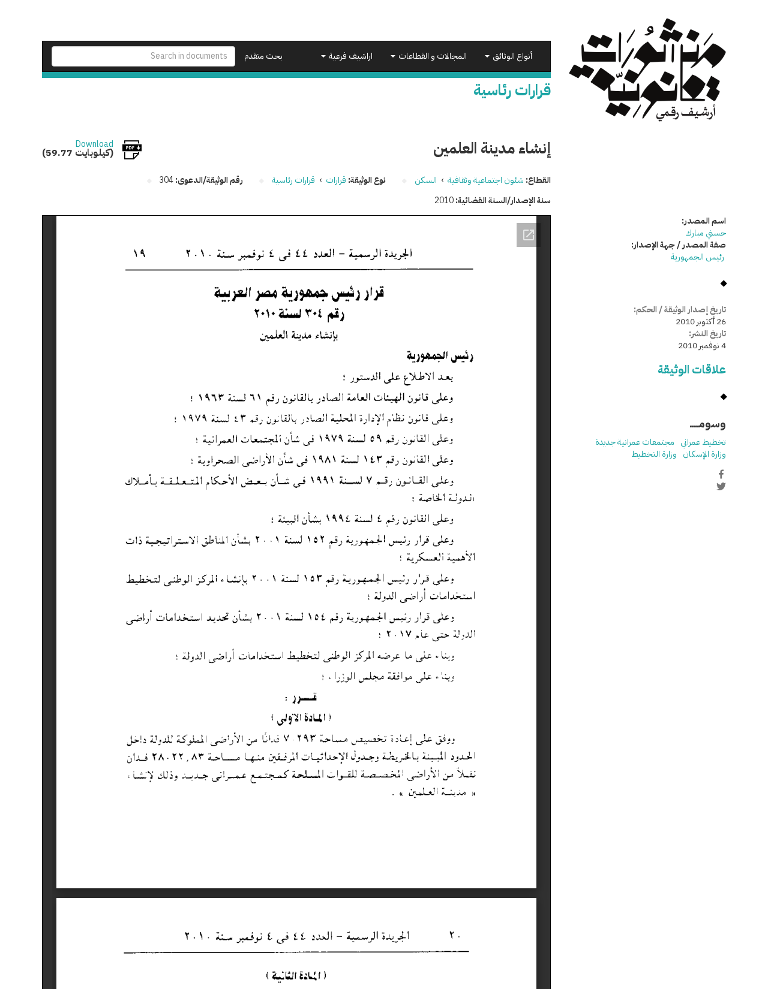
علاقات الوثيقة (692, 369)
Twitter (721, 487)
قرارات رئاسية (293, 180)
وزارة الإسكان (704, 454)
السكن (426, 180)
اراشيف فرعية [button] (350, 56)
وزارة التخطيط (654, 454)
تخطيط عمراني (703, 442)
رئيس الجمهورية (698, 257)
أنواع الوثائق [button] (511, 56)
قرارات (336, 180)
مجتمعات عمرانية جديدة (634, 442)
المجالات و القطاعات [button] (432, 56)
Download (94, 144)
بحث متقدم (263, 56)
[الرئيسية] (648, 70)
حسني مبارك (706, 233)
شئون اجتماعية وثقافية (486, 180)
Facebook (721, 474)
